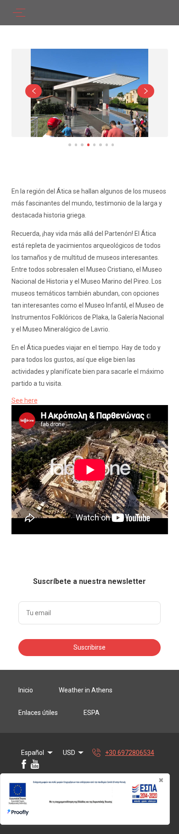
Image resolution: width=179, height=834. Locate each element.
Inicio (25, 690)
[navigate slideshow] (33, 91)
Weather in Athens (85, 690)
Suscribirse (89, 647)
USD (69, 752)
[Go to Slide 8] (113, 144)
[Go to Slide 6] (100, 144)
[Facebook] (23, 764)
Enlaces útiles (38, 712)
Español (32, 752)
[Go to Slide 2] (76, 144)
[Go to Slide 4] (88, 144)
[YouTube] (34, 764)
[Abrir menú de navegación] (19, 12)
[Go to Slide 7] (107, 144)
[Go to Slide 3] (82, 144)
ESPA (92, 712)
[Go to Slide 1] (69, 144)
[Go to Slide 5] (94, 144)
